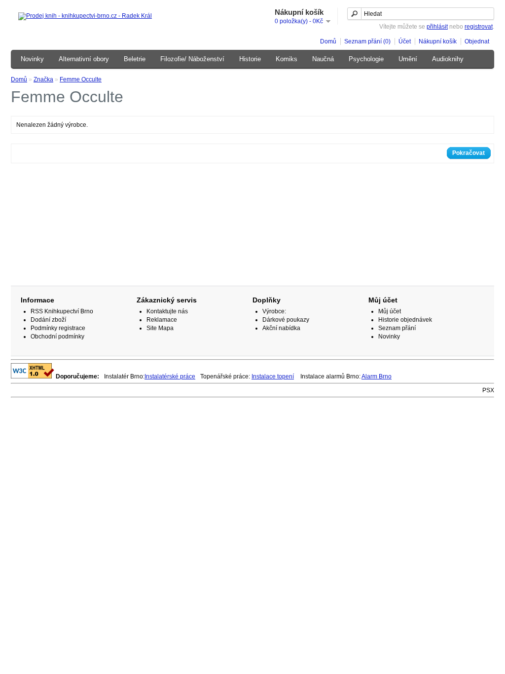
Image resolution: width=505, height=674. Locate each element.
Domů (328, 41)
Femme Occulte (81, 79)
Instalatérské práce (169, 376)
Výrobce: (274, 311)
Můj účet (389, 311)
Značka (43, 79)
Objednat (477, 41)
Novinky (32, 59)
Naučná (323, 59)
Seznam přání (397, 328)
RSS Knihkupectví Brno (62, 311)
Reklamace (161, 319)
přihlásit (437, 26)
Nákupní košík (438, 41)
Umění (407, 59)
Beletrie (134, 59)
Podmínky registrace (58, 328)
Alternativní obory (84, 59)
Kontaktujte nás (167, 311)
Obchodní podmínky (57, 336)
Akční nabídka (281, 328)
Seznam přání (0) (367, 41)
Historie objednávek (405, 319)
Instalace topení (273, 376)
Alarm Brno (376, 376)
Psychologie (366, 59)
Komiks (286, 59)
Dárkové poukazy (285, 319)
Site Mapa (160, 328)
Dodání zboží (48, 319)
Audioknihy (448, 59)
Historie (250, 59)
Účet (404, 41)
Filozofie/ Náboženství (192, 59)
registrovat (479, 26)
